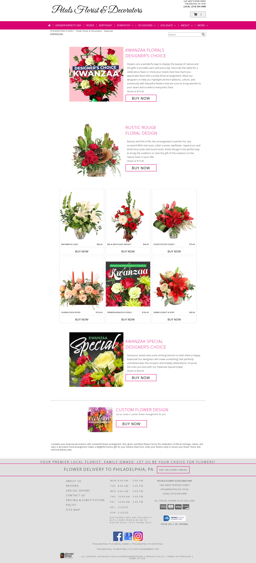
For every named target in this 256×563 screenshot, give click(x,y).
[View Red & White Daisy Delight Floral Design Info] (128, 216)
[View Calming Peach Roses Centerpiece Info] (82, 284)
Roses (90, 25)
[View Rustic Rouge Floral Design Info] (96, 147)
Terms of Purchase (179, 556)
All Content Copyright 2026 (98, 556)
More (201, 25)
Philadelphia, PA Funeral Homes (111, 544)
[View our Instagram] (138, 540)
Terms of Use (137, 558)
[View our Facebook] (118, 540)
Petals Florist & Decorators (97, 10)
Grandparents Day (68, 25)
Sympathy (123, 25)
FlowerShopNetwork (130, 556)
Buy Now (141, 98)
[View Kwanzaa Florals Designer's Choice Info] (96, 74)
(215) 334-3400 (198, 6)
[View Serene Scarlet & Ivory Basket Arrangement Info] (174, 284)
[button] (198, 14)
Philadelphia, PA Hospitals (147, 544)
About (185, 25)
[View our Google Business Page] (128, 540)
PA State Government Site (144, 549)
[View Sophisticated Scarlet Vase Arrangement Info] (174, 216)
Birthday (105, 25)
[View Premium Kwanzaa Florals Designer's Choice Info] (128, 284)
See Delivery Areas (173, 470)
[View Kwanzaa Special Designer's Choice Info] (96, 359)
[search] (203, 34)
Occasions (145, 25)
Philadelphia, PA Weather (111, 549)
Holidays (166, 25)
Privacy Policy (155, 556)
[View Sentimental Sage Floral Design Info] (82, 216)
